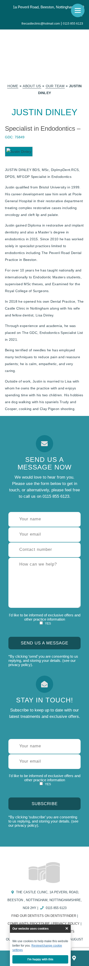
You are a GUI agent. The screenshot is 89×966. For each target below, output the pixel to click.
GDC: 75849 (14, 137)
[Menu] (78, 10)
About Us (32, 86)
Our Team (55, 86)
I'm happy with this (40, 959)
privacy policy (19, 665)
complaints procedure (29, 923)
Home (12, 86)
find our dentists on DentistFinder (43, 916)
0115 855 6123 (73, 23)
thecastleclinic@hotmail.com (41, 23)
